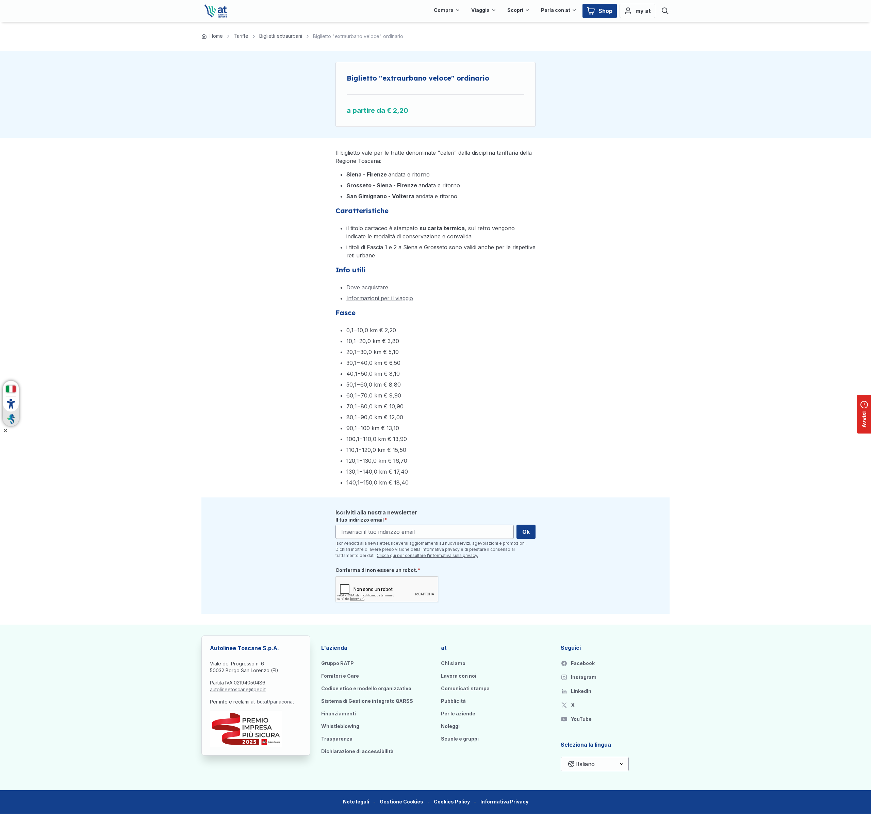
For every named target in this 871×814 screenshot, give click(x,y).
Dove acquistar (365, 287)
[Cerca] (665, 11)
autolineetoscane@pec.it (238, 689)
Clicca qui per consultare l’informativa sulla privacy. (427, 555)
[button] (401, 801)
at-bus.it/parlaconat (272, 702)
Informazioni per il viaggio (379, 298)
